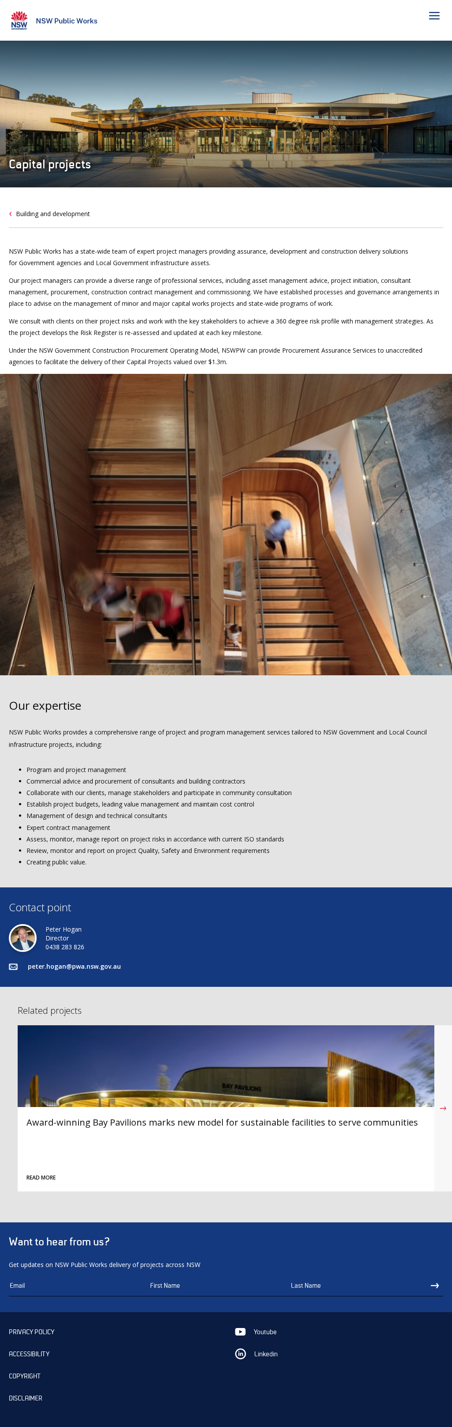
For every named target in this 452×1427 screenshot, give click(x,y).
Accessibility (29, 1354)
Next (443, 1108)
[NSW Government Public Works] (57, 21)
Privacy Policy (31, 1332)
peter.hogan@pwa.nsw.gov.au (74, 966)
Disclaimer (25, 1398)
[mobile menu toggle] (436, 17)
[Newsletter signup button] (436, 1286)
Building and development (53, 213)
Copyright (25, 1376)
